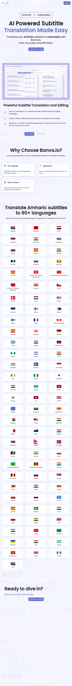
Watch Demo (41, 134)
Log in (67, 3)
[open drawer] (3, 3)
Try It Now (29, 134)
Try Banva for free (36, 49)
